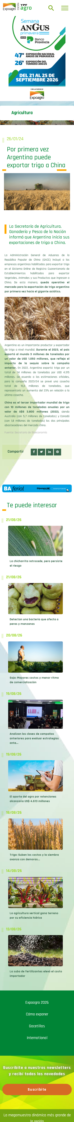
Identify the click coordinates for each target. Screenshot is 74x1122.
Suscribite (37, 1089)
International (37, 1037)
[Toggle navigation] (65, 8)
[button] (34, 452)
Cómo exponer (37, 1014)
